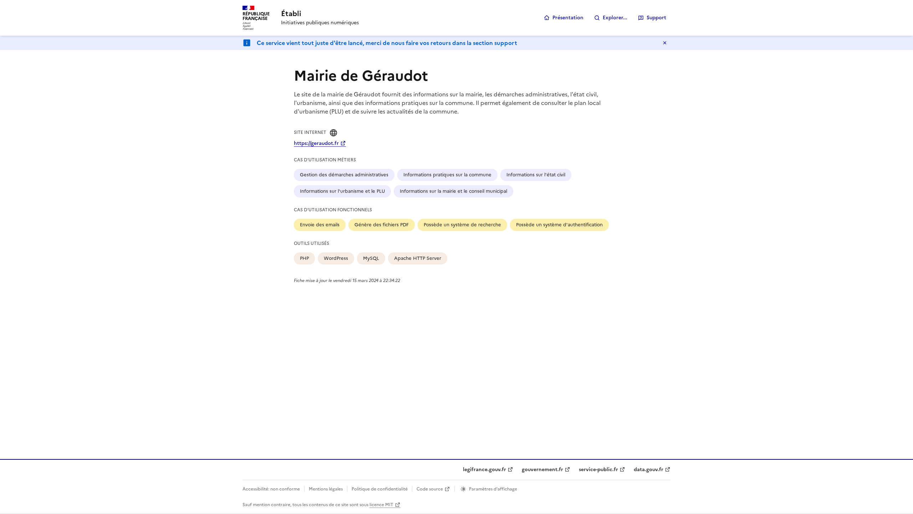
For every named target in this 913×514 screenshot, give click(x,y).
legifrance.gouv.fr (484, 469)
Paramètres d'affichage (493, 489)
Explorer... (615, 17)
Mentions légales (326, 489)
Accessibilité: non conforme (271, 489)
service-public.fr (598, 469)
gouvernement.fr (542, 469)
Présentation (567, 17)
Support (656, 17)
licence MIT (381, 505)
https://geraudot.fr (316, 143)
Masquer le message (664, 43)
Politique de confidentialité (380, 489)
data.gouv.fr (648, 469)
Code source (430, 489)
